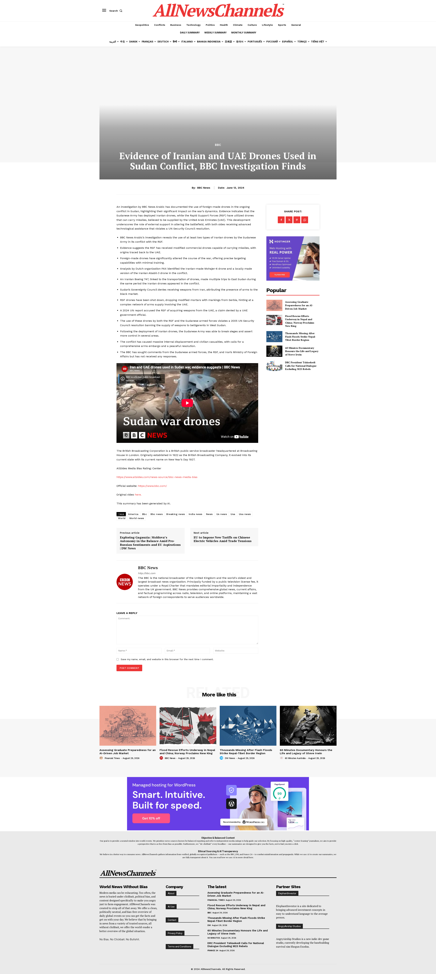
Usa (233, 514)
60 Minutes (213, 938)
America (133, 514)
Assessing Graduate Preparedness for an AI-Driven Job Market (299, 305)
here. (138, 494)
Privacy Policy (175, 933)
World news (136, 518)
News (209, 514)
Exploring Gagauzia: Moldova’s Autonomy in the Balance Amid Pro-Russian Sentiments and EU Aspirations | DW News (150, 543)
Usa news (245, 514)
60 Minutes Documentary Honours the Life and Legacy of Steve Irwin (301, 351)
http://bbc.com (146, 573)
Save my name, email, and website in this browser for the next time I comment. (167, 659)
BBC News (203, 187)
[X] (289, 219)
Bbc (144, 514)
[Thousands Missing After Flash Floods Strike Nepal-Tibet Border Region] (274, 336)
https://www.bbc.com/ (152, 486)
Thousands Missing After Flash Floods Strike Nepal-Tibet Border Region (300, 336)
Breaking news (175, 514)
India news (195, 514)
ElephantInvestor (287, 893)
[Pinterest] (296, 219)
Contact (172, 920)
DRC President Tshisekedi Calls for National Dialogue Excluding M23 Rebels (300, 366)
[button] (116, 10)
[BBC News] (124, 582)
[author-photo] (101, 758)
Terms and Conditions (179, 946)
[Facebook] (281, 219)
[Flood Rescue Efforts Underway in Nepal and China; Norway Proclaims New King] (274, 319)
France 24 (212, 950)
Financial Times (112, 758)
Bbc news (157, 514)
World (122, 518)
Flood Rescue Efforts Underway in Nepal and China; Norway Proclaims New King (299, 321)
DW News (230, 758)
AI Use (171, 906)
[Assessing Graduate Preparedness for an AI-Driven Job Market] (274, 305)
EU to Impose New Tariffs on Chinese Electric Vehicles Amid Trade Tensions (223, 539)
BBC (218, 144)
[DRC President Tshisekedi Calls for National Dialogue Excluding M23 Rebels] (274, 365)
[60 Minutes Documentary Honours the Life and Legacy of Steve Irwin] (274, 351)
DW (209, 925)
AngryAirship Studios (289, 926)
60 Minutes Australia (295, 758)
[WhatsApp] (304, 219)
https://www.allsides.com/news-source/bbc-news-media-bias (156, 477)
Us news (221, 514)
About (171, 893)
